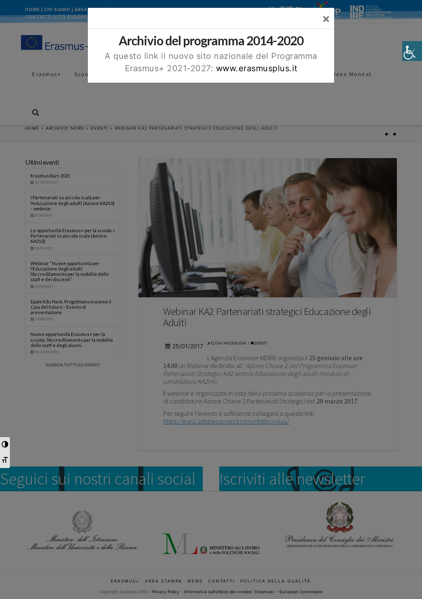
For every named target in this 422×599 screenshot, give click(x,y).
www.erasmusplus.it (257, 68)
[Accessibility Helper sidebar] (412, 51)
